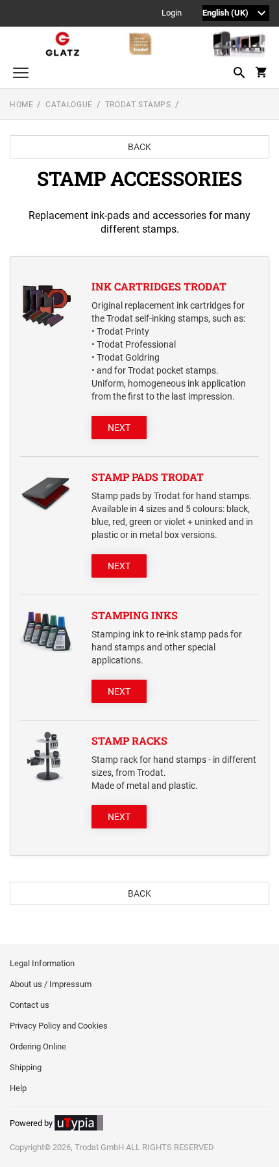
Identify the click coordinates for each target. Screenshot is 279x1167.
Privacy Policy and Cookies (59, 1026)
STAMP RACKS (129, 740)
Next (119, 427)
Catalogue (68, 104)
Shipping (26, 1067)
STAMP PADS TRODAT (147, 476)
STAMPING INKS (134, 615)
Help (18, 1088)
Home (21, 104)
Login (172, 13)
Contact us (29, 1005)
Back (139, 147)
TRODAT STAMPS (138, 104)
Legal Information (42, 963)
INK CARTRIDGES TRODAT (158, 286)
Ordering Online (38, 1046)
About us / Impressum (50, 984)
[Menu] (21, 74)
